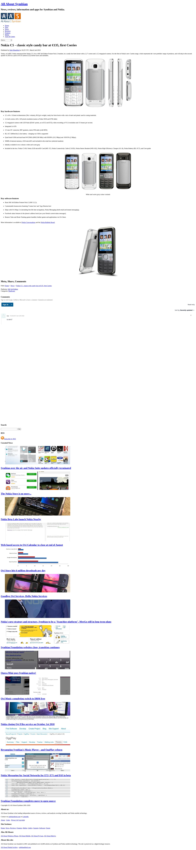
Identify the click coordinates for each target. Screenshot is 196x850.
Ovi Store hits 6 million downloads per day (23, 570)
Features (7, 33)
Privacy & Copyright (18, 820)
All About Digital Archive (9, 847)
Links (8, 820)
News (7, 29)
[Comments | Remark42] (98, 313)
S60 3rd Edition (13, 289)
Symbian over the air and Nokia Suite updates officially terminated (36, 468)
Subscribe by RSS (10, 439)
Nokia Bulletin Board (48, 222)
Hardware (11, 291)
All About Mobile (24, 836)
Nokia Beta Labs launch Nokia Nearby (21, 519)
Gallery (30, 828)
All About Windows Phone (9, 836)
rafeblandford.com (14, 817)
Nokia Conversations (28, 222)
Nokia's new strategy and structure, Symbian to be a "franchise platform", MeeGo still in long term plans (56, 621)
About (3, 820)
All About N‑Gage (37, 836)
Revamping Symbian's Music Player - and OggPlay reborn (31, 749)
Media (7, 35)
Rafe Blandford (15, 50)
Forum (48, 828)
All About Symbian (14, 4)
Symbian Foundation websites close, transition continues (30, 647)
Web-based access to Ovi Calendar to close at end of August (32, 545)
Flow (6, 27)
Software (42, 828)
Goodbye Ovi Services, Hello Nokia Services (24, 596)
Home (7, 25)
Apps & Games (10, 36)
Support (35, 828)
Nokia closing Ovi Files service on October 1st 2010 (28, 724)
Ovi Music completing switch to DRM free (23, 698)
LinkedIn (25, 817)
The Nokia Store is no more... (16, 493)
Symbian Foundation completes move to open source (28, 801)
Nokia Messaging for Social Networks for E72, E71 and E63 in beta (36, 775)
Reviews (8, 31)
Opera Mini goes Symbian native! (18, 673)
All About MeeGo (50, 836)
